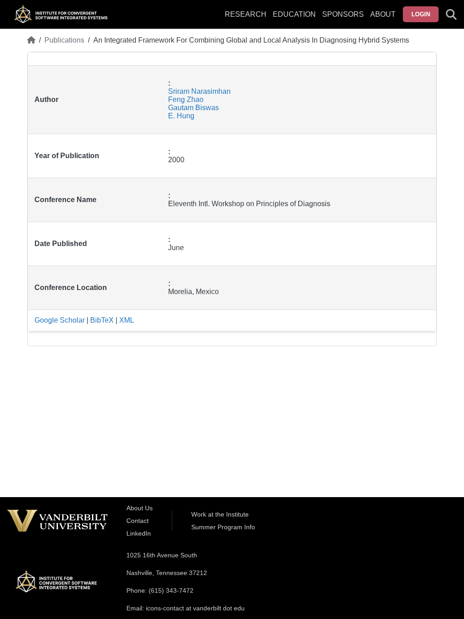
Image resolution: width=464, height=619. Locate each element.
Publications (64, 40)
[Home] (31, 40)
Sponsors (343, 14)
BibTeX (102, 320)
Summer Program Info (223, 527)
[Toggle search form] (451, 14)
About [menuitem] (383, 14)
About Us (139, 508)
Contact (137, 520)
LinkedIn (138, 533)
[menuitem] (343, 19)
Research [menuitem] (245, 14)
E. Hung (181, 116)
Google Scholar (59, 320)
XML (126, 320)
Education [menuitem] (294, 14)
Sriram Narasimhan (199, 91)
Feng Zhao (185, 99)
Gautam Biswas (193, 107)
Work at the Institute (220, 514)
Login (420, 14)
